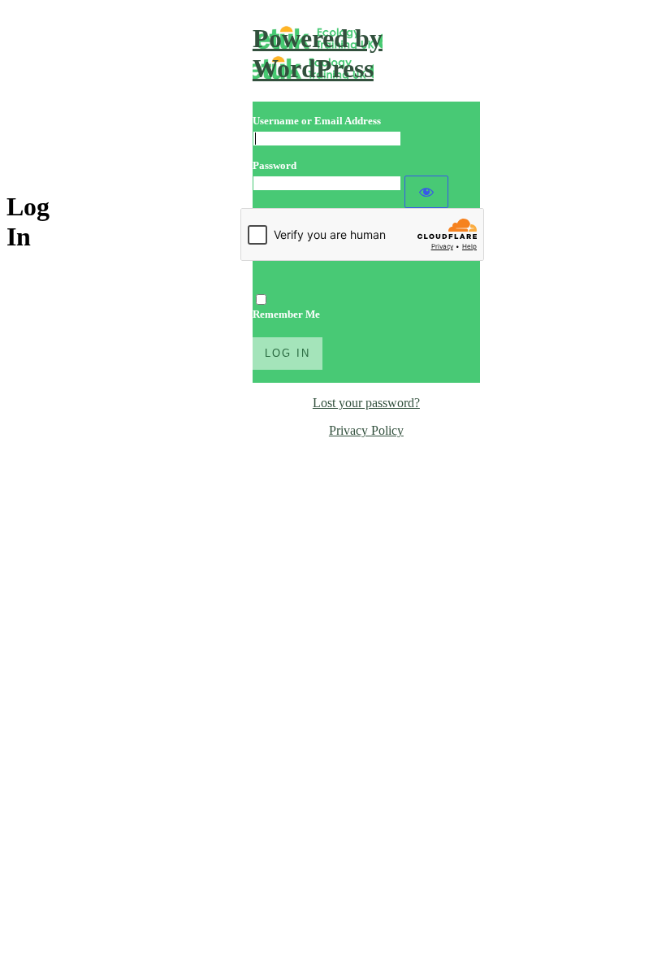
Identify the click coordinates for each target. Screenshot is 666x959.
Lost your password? (366, 403)
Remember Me (286, 314)
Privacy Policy (366, 430)
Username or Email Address (317, 121)
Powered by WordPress (318, 53)
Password (274, 165)
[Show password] (426, 192)
